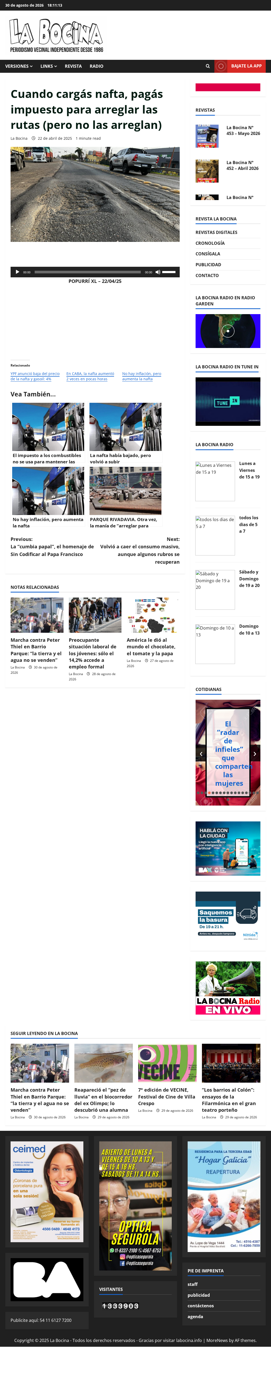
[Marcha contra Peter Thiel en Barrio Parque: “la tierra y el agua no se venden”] (37, 615)
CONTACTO (207, 275)
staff (192, 1284)
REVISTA (73, 66)
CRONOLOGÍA (210, 243)
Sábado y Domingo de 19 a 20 (249, 578)
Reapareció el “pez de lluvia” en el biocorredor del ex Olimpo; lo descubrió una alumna (103, 1100)
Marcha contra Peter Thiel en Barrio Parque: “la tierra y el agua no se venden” (36, 650)
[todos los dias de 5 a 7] (215, 535)
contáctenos (201, 1306)
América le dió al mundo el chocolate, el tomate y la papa (151, 646)
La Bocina (19, 138)
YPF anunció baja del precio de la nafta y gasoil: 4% (35, 376)
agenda (195, 1316)
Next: (139, 550)
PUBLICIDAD (208, 265)
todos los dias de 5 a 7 (248, 524)
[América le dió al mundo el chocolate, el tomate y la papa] (153, 615)
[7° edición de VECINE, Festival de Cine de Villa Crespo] (167, 1063)
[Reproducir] (17, 272)
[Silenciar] (158, 272)
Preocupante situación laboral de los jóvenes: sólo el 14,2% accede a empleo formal (92, 653)
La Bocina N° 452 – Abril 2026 (243, 130)
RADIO (96, 66)
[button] (198, 793)
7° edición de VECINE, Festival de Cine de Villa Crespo (166, 1096)
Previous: (52, 547)
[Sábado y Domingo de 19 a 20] (215, 589)
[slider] (169, 271)
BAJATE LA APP (246, 66)
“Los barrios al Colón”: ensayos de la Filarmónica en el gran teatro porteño (229, 1100)
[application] (95, 272)
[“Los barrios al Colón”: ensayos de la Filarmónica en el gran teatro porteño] (231, 1063)
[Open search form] (207, 66)
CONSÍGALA (208, 254)
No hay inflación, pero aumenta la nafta (141, 376)
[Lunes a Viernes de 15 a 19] (215, 481)
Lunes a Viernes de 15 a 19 (249, 470)
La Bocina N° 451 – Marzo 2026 (240, 168)
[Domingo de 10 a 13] (215, 644)
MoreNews (217, 1340)
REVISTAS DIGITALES (216, 232)
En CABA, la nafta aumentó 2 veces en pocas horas (90, 376)
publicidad (199, 1295)
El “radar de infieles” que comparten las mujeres (234, 753)
